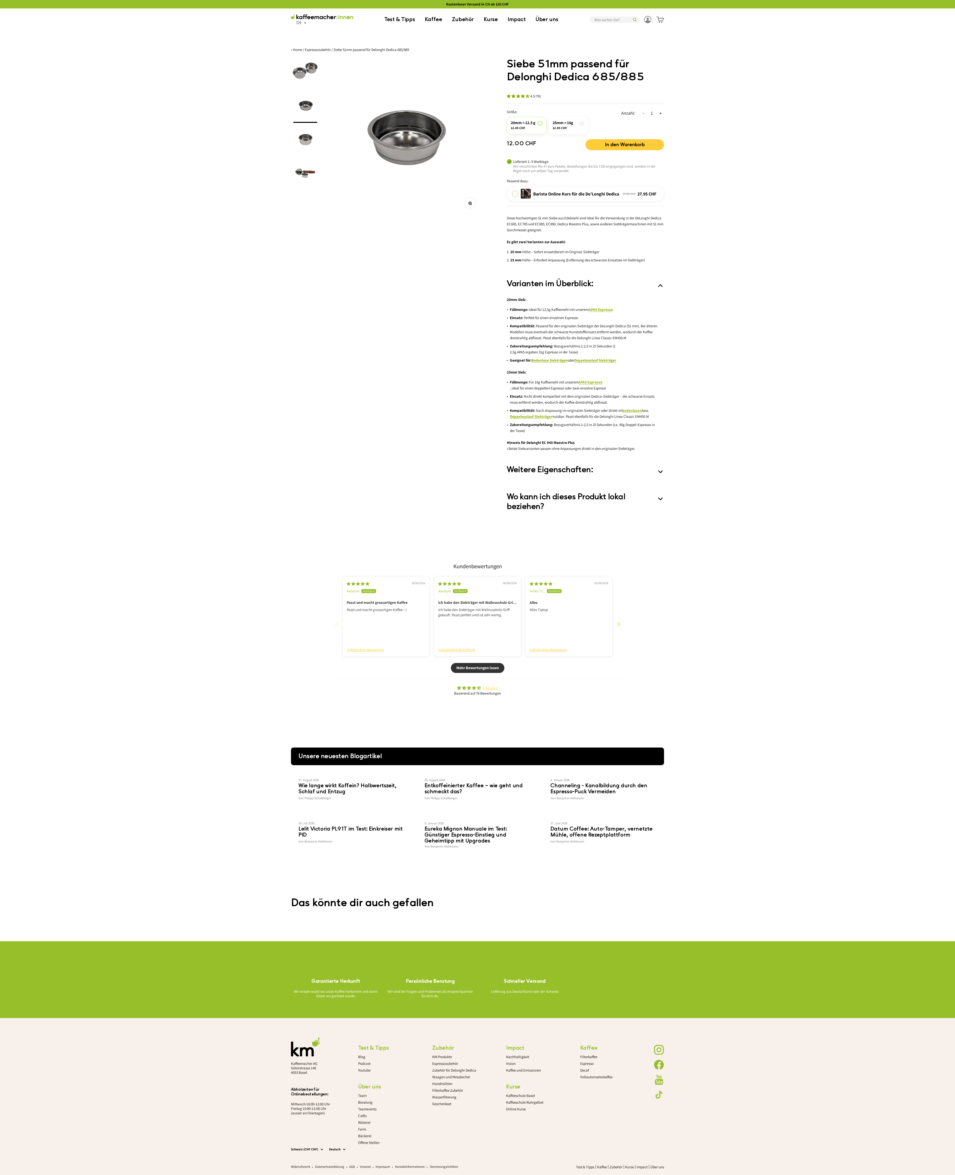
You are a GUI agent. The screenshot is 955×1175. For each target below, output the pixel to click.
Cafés (362, 1116)
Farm (362, 1129)
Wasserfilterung (444, 1097)
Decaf (584, 1070)
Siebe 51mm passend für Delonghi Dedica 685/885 (371, 49)
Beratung (365, 1102)
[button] (518, 96)
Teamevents (367, 1109)
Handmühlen (442, 1083)
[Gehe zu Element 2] (305, 107)
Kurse (491, 19)
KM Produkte (442, 1057)
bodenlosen (632, 410)
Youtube (364, 1070)
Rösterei (364, 1122)
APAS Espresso (601, 309)
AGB (352, 1167)
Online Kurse (516, 1109)
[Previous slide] (336, 624)
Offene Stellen (369, 1142)
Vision (511, 1063)
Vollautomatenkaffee (596, 1077)
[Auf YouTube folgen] (659, 1080)
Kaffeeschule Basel (520, 1095)
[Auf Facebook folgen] (659, 1065)
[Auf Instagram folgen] (659, 1050)
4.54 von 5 (490, 688)
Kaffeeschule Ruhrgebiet (524, 1102)
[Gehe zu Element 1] (305, 73)
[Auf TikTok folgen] (659, 1095)
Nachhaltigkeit (517, 1057)
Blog (361, 1057)
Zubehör (463, 19)
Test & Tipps (399, 19)
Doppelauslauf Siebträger (595, 360)
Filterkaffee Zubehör (447, 1090)
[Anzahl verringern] (643, 113)
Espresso (587, 1063)
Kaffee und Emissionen (523, 1070)
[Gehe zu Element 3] (305, 140)
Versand (365, 1167)
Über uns (546, 19)
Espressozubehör (318, 49)
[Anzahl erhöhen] (660, 113)
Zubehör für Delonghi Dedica (454, 1070)
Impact (517, 19)
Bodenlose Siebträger (549, 360)
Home (297, 49)
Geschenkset (441, 1104)
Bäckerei (365, 1136)
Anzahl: (628, 113)
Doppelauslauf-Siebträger (531, 416)
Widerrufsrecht (300, 1167)
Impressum (383, 1167)
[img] (358, 583)
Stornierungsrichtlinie (444, 1167)
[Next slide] (619, 624)
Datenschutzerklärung (329, 1167)
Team (362, 1095)
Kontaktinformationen (410, 1167)
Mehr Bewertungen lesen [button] (477, 667)
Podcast (364, 1063)
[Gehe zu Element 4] (305, 174)
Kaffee (433, 19)
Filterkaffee (588, 1057)
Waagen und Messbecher (451, 1077)
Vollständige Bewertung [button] (365, 649)
